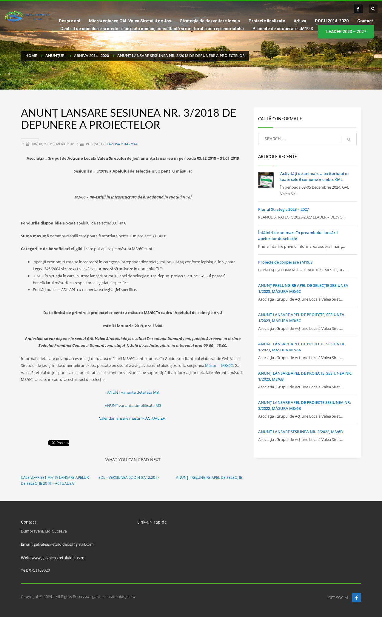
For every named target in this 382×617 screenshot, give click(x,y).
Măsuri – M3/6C (219, 365)
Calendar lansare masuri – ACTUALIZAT (133, 418)
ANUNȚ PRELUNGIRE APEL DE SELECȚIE (209, 477)
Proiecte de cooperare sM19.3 (285, 262)
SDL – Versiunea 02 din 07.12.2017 (128, 477)
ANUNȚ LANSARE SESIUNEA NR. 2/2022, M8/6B (300, 431)
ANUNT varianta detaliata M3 (133, 392)
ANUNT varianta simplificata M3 (133, 405)
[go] (349, 139)
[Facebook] (358, 8)
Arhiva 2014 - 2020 (123, 144)
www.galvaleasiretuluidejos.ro (58, 557)
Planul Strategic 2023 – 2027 (283, 209)
